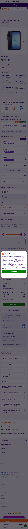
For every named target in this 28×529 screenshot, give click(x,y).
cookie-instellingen (19, 265)
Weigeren (14, 275)
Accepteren (14, 271)
